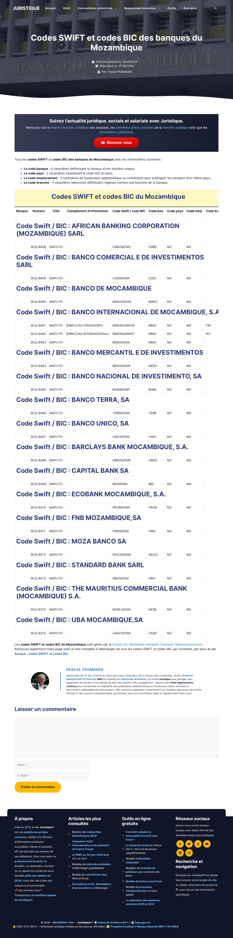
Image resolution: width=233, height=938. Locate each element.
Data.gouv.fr (142, 922)
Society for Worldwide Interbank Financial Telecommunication (157, 644)
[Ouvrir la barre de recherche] (215, 8)
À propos (190, 8)
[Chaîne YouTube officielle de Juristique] (207, 844)
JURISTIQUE (26, 8)
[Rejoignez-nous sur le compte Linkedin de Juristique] (180, 853)
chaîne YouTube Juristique (69, 127)
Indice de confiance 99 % (113, 922)
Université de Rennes (134, 679)
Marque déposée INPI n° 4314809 (157, 926)
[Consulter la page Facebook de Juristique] (180, 844)
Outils (171, 8)
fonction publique (175, 127)
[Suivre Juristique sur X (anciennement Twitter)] (189, 844)
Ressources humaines (140, 8)
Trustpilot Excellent (122, 926)
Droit (67, 8)
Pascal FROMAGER (85, 669)
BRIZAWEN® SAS (63, 922)
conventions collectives (116, 132)
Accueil (50, 8)
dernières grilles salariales (135, 127)
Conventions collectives (95, 8)
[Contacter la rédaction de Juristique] (189, 853)
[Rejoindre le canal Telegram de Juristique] (198, 844)
